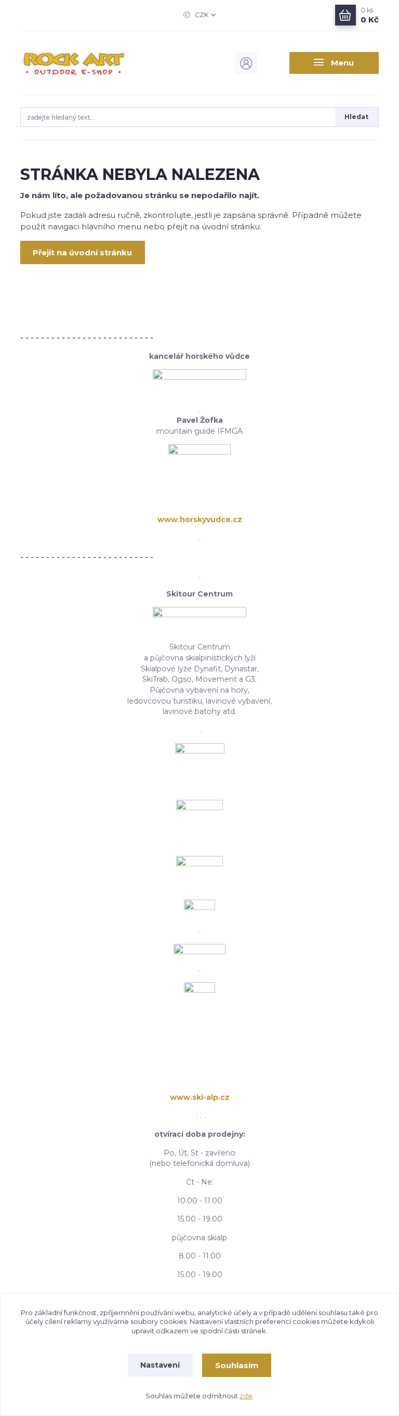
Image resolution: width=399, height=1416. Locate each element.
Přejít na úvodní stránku (82, 252)
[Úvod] (74, 62)
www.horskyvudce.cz (199, 519)
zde (246, 1396)
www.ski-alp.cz (200, 1097)
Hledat (356, 117)
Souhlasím (237, 1365)
